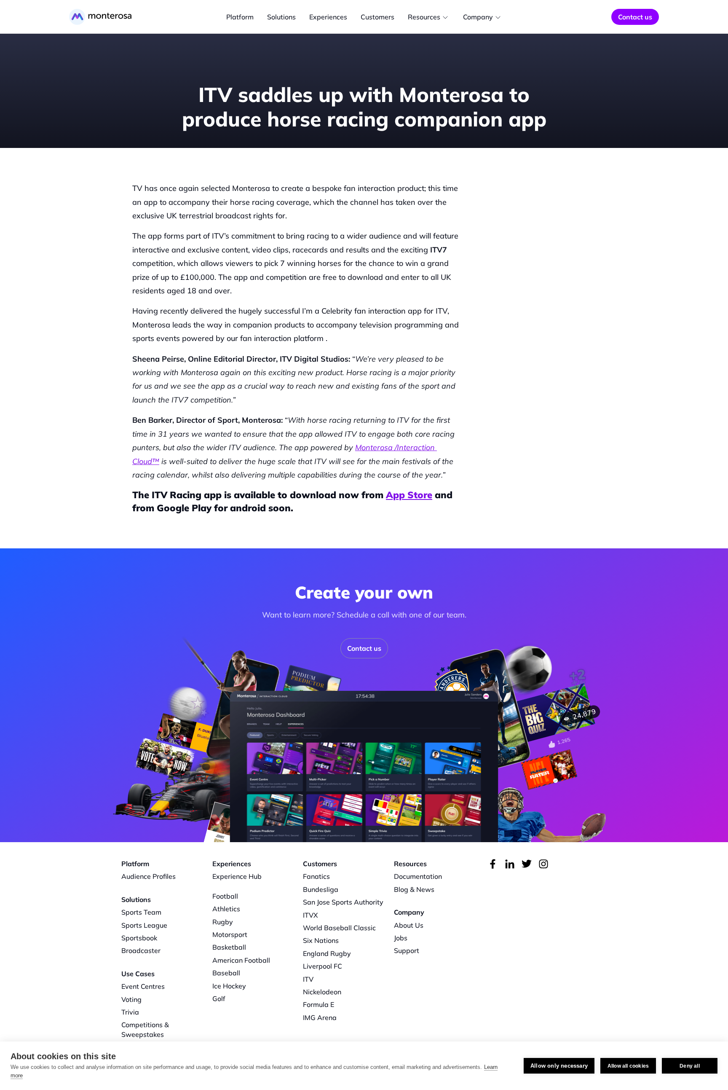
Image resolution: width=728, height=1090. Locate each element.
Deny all (690, 1066)
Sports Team (141, 912)
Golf (218, 998)
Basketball (229, 947)
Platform (240, 17)
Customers (377, 17)
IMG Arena (320, 1017)
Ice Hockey (229, 986)
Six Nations (321, 940)
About (403, 925)
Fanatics (316, 876)
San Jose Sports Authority (343, 902)
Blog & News (414, 889)
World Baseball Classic (339, 928)
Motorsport (229, 934)
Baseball (226, 973)
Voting (131, 999)
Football (225, 896)
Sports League (144, 925)
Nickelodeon (322, 992)
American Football (241, 960)
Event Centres (143, 986)
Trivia (130, 1012)
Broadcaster (141, 950)
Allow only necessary (559, 1066)
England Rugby (327, 953)
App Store (409, 495)
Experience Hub (237, 876)
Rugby (222, 922)
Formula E (318, 1004)
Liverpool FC (322, 966)
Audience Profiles (148, 876)
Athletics (226, 909)
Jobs (400, 938)
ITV (308, 979)
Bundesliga (320, 889)
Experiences (328, 17)
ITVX (310, 915)
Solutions (281, 17)
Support (406, 950)
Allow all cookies (628, 1066)
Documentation (418, 876)
